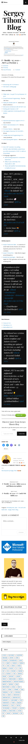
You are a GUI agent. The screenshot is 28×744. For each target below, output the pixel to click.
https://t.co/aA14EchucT (14, 395)
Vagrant (4, 710)
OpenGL (10, 689)
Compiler (21, 663)
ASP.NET (11, 657)
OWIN (22, 689)
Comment (21, 532)
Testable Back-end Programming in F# (13, 135)
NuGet (19, 686)
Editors (11, 668)
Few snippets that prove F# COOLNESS (13, 131)
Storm (13, 702)
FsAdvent (20, 671)
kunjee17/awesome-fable (9, 244)
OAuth (4, 689)
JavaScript (11, 676)
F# (16, 668)
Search (9, 694)
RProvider (17, 692)
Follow (4, 624)
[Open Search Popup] (25, 2)
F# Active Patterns (7, 129)
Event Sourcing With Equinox (10, 139)
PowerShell (5, 692)
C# (3, 663)
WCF (3, 713)
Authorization (13, 660)
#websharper (9, 295)
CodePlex (14, 663)
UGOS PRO (22, 708)
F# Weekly (5, 67)
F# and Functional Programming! (11, 98)
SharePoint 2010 (6, 697)
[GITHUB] (6, 737)
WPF (21, 713)
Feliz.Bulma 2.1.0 (7, 325)
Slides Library (14, 700)
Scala (3, 694)
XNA (3, 716)
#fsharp (7, 190)
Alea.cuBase (11, 655)
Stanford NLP (5, 702)
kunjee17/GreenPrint (8, 253)
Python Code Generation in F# (10, 125)
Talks (12, 705)
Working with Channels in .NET (11, 109)
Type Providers (5, 708)
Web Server (15, 713)
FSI (3, 673)
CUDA (8, 665)
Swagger (19, 702)
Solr (21, 700)
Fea (8, 671)
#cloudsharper (9, 292)
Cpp (3, 665)
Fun (14, 673)
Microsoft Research (18, 681)
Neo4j (17, 684)
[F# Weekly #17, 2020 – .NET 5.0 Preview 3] (14, 56)
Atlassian (4, 660)
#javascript (8, 298)
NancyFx (4, 684)
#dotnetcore (19, 295)
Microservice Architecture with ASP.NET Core (14, 107)
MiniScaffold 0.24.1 (8, 327)
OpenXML (16, 689)
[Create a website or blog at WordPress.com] (14, 742)
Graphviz (20, 673)
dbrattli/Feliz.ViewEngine (9, 257)
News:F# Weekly (7, 69)
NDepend (11, 684)
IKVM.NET (4, 676)
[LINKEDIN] (11, 737)
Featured (13, 671)
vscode (19, 710)
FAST (3, 671)
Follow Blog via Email (13, 607)
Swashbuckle (5, 705)
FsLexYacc (8, 673)
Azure (20, 660)
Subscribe (22, 434)
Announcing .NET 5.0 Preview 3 (11, 84)
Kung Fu (4, 679)
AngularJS (4, 657)
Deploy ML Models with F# (10, 102)
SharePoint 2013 (16, 697)
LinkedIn (20, 679)
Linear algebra (12, 679)
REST (12, 692)
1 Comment (17, 69)
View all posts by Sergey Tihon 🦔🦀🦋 (11, 470)
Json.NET (18, 676)
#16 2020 (18, 415)
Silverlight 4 (5, 700)
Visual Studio (12, 710)
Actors (4, 655)
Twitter (18, 705)
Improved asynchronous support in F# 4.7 (13, 120)
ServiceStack (16, 694)
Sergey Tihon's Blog (14, 20)
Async (17, 657)
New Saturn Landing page (9, 86)
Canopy (8, 663)
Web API (8, 713)
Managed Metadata (6, 681)
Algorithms (19, 655)
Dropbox (4, 668)
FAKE (20, 668)
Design (19, 665)
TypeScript (14, 708)
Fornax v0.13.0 (6, 323)
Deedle (13, 665)
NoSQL (13, 686)
